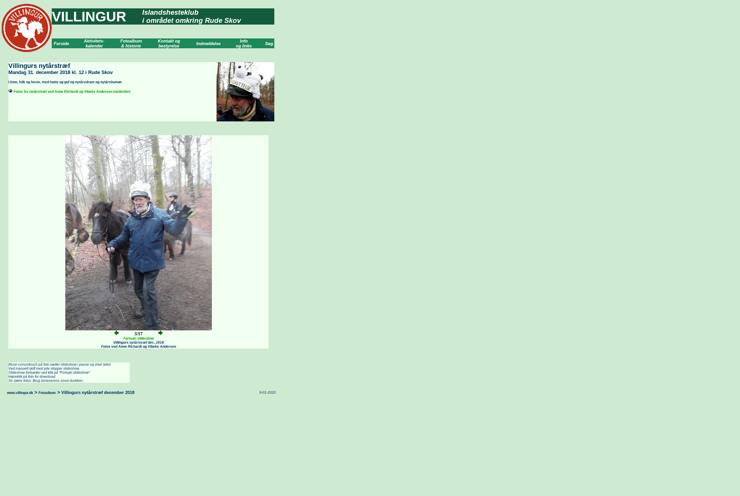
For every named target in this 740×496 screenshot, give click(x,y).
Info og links (244, 43)
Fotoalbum (47, 393)
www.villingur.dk (20, 393)
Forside (61, 43)
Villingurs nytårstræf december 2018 (97, 392)
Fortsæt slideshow (138, 338)
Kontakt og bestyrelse (169, 43)
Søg (269, 43)
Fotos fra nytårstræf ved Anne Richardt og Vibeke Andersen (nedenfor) (72, 92)
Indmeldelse (208, 43)
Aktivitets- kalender (94, 43)
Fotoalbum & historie (131, 43)
